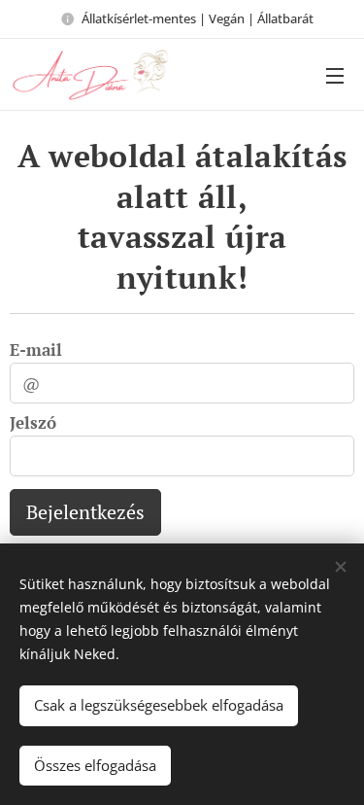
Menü (334, 74)
